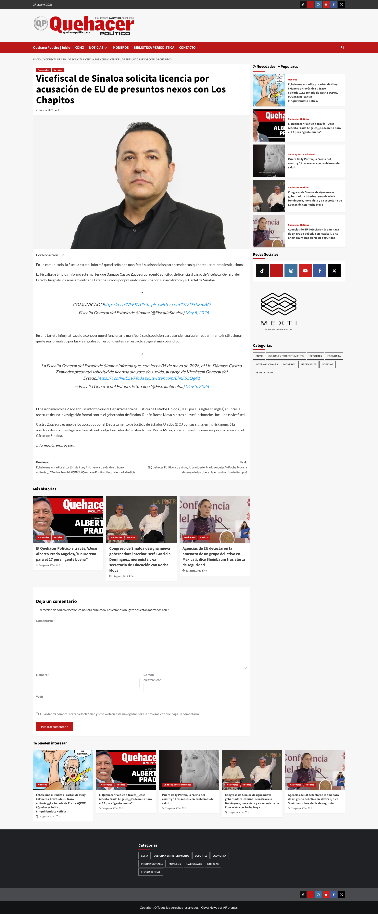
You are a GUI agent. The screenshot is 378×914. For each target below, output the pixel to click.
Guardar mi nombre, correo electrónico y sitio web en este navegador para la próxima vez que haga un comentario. (120, 714)
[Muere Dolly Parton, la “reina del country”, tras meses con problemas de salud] (269, 160)
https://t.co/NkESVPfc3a (127, 304)
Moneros (292, 79)
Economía (334, 355)
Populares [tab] (289, 66)
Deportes (315, 355)
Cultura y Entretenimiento (301, 154)
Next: (197, 467)
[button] (342, 47)
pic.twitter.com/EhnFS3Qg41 (172, 378)
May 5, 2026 (197, 312)
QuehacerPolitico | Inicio (51, 47)
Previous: (85, 467)
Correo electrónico (152, 677)
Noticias (58, 70)
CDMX (79, 47)
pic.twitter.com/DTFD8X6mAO (180, 304)
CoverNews (209, 907)
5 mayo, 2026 (46, 109)
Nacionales (43, 70)
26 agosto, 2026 (47, 565)
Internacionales (267, 364)
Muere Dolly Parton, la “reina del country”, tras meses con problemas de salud (314, 163)
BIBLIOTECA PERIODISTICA (154, 47)
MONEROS (121, 47)
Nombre (42, 674)
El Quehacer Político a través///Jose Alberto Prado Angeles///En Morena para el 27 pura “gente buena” (66, 554)
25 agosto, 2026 (120, 576)
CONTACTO (187, 47)
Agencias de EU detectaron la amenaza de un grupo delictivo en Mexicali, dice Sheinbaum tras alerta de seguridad (214, 557)
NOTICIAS (96, 47)
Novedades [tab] (265, 66)
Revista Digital (265, 372)
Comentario (45, 620)
